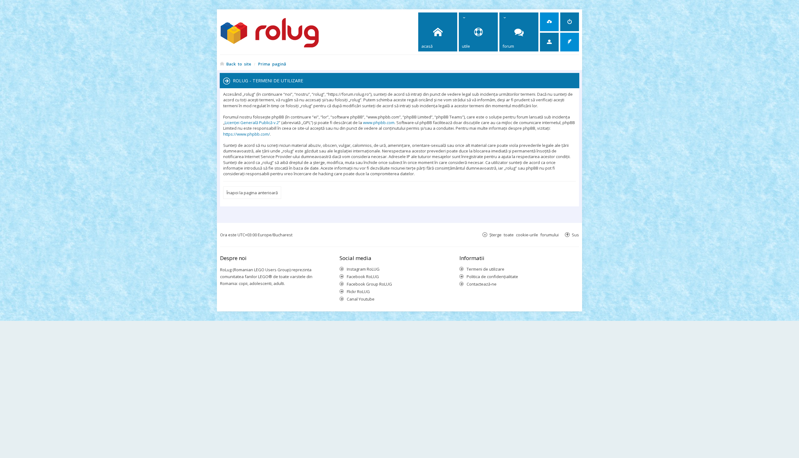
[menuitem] (549, 21)
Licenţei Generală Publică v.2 (252, 122)
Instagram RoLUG (363, 269)
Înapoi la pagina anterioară (252, 192)
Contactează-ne (482, 284)
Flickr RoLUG (358, 291)
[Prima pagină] (281, 32)
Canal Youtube (361, 299)
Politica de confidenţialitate (492, 276)
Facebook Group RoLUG (369, 284)
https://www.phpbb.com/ (246, 134)
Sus (575, 235)
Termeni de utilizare (485, 269)
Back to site (238, 64)
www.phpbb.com (379, 122)
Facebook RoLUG (363, 276)
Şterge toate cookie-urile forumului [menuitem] (524, 235)
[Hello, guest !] (549, 42)
